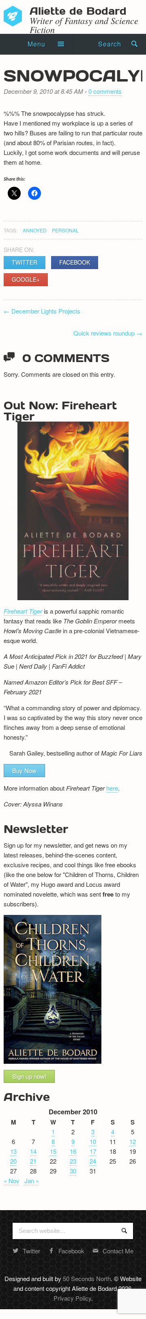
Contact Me (118, 1250)
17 (93, 1151)
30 (73, 1171)
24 (93, 1161)
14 (33, 1151)
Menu (36, 44)
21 (33, 1161)
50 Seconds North (87, 1278)
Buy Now (24, 770)
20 (13, 1161)
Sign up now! (29, 1076)
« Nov (11, 1180)
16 (73, 1151)
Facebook (74, 262)
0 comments (105, 91)
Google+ (26, 279)
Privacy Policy (72, 1298)
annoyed (35, 230)
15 (53, 1151)
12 (132, 1141)
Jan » (31, 1180)
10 (93, 1141)
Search (109, 44)
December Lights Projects (42, 311)
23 (73, 1161)
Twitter (24, 262)
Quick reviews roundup (107, 333)
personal (65, 230)
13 (13, 1151)
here (112, 788)
